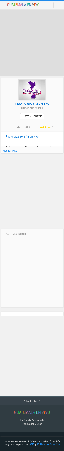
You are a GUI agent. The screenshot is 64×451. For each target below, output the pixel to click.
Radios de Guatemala (32, 420)
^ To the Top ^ (32, 401)
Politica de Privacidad (49, 444)
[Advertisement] (32, 42)
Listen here (30, 116)
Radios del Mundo (32, 424)
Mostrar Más (10, 150)
